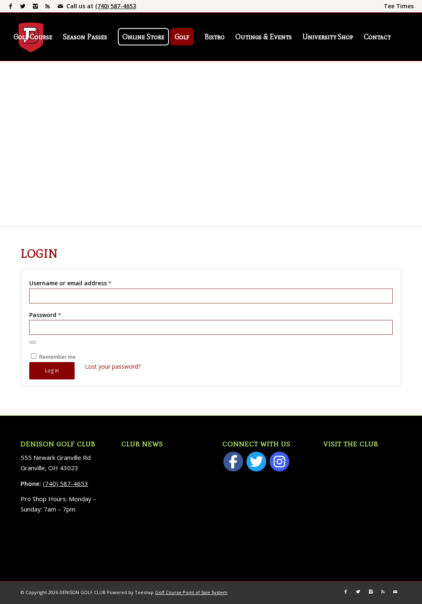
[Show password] (32, 342)
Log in (52, 370)
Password (45, 315)
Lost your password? (113, 366)
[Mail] (60, 6)
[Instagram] (35, 6)
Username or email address (70, 283)
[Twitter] (23, 6)
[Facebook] (10, 6)
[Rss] (48, 6)
